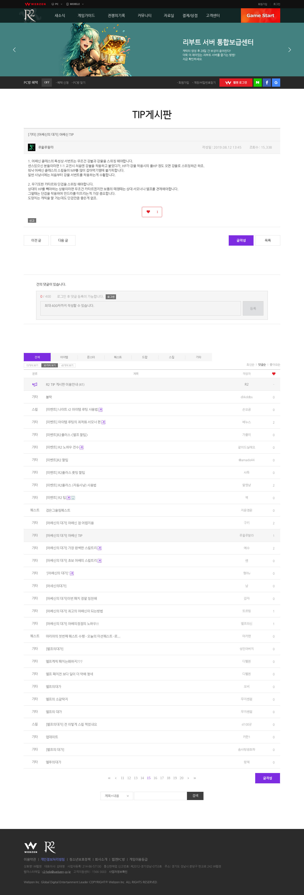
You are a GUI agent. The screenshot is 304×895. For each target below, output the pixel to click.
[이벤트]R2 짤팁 (57, 460)
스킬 (171, 357)
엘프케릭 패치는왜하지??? (64, 661)
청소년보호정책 (80, 859)
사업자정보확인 (118, 871)
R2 (30, 15)
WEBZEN (31, 847)
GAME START (260, 15)
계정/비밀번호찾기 (205, 82)
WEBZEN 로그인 (236, 82)
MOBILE (75, 4)
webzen (35, 4)
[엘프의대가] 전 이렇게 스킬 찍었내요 (71, 724)
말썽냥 (246, 485)
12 (129, 778)
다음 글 (63, 240)
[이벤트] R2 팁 (56, 498)
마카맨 (246, 636)
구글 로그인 (276, 82)
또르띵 (246, 611)
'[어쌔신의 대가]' (58, 573)
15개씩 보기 (32, 365)
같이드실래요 (246, 447)
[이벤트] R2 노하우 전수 (63, 447)
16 (155, 778)
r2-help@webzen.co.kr (56, 871)
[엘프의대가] (54, 649)
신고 (32, 220)
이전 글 (36, 240)
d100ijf (246, 724)
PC (57, 4)
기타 (198, 357)
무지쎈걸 (246, 699)
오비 (246, 686)
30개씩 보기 (50, 365)
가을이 (246, 434)
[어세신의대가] (56, 586)
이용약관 (30, 859)
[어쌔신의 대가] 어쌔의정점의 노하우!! (72, 623)
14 (142, 778)
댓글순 (262, 364)
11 (122, 778)
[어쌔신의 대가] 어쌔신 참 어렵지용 (70, 523)
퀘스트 (118, 357)
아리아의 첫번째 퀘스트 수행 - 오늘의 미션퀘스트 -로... (83, 636)
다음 (289, 49)
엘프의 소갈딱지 (57, 699)
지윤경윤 (246, 510)
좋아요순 (275, 364)
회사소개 (101, 859)
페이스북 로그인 (267, 82)
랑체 (246, 762)
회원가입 (262, 4)
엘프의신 (246, 623)
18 (168, 778)
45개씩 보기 (67, 365)
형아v (246, 573)
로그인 (276, 4)
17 (162, 778)
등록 (253, 308)
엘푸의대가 (53, 762)
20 (181, 778)
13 (135, 778)
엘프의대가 (53, 686)
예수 (246, 548)
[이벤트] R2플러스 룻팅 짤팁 (65, 472)
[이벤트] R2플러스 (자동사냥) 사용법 (71, 485)
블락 (49, 397)
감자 (246, 598)
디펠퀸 (246, 661)
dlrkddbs (247, 397)
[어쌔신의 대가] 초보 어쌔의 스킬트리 (72, 560)
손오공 (246, 409)
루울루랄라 (46, 147)
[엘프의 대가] (55, 749)
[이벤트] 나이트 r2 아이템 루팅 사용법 (72, 409)
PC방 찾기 (79, 82)
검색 (195, 796)
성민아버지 (246, 648)
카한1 (246, 737)
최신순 (250, 364)
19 (175, 778)
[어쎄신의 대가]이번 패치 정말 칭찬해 (71, 598)
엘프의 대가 (54, 712)
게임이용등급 (138, 859)
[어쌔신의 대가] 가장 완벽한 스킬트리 (72, 548)
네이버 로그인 (258, 82)
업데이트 (52, 737)
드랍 (144, 357)
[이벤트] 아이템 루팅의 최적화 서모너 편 (74, 422)
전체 (37, 357)
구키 (246, 522)
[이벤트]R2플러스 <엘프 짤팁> (67, 435)
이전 (14, 49)
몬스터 (91, 357)
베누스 (246, 422)
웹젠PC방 (118, 859)
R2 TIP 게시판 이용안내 (65, 384)
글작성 (241, 240)
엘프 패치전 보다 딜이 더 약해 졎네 (69, 674)
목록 (268, 240)
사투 (246, 472)
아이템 (64, 357)
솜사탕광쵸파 (246, 749)
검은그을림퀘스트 (58, 510)
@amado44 (247, 460)
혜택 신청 (63, 82)
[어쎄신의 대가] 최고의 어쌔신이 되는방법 (74, 611)
